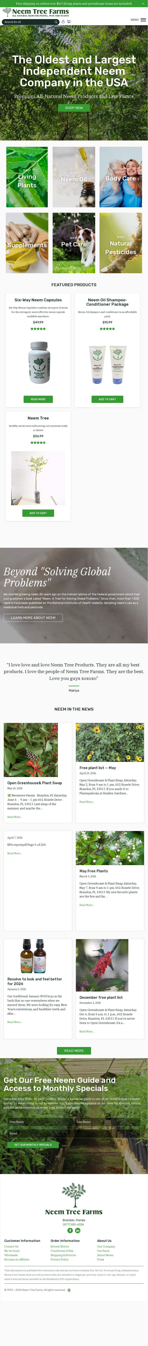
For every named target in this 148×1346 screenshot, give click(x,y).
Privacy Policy (60, 1259)
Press (100, 1259)
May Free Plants (93, 871)
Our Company (106, 1246)
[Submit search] (56, 22)
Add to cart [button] (107, 399)
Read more (38, 399)
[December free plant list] (110, 965)
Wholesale (11, 1255)
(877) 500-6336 (73, 1224)
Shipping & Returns (63, 1255)
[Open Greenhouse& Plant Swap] (38, 750)
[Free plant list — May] (110, 742)
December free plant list (101, 997)
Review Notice (60, 1246)
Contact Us (11, 1246)
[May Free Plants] (110, 848)
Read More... (14, 817)
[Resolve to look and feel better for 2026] (38, 956)
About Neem (105, 1255)
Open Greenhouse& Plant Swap (34, 783)
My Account (12, 1251)
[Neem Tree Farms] (33, 12)
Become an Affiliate (16, 1259)
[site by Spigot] (69, 1290)
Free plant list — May (97, 768)
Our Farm (103, 1251)
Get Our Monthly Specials (33, 1144)
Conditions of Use (62, 1251)
